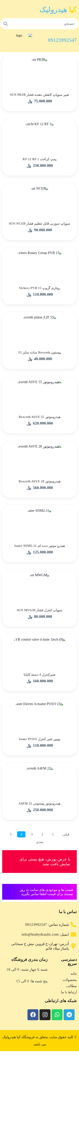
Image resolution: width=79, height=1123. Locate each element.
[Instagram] (45, 1014)
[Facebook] (32, 1014)
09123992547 (62, 40)
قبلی (66, 834)
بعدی (39, 842)
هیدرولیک (58, 10)
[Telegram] (69, 1014)
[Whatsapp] (57, 1014)
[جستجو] (5, 23)
